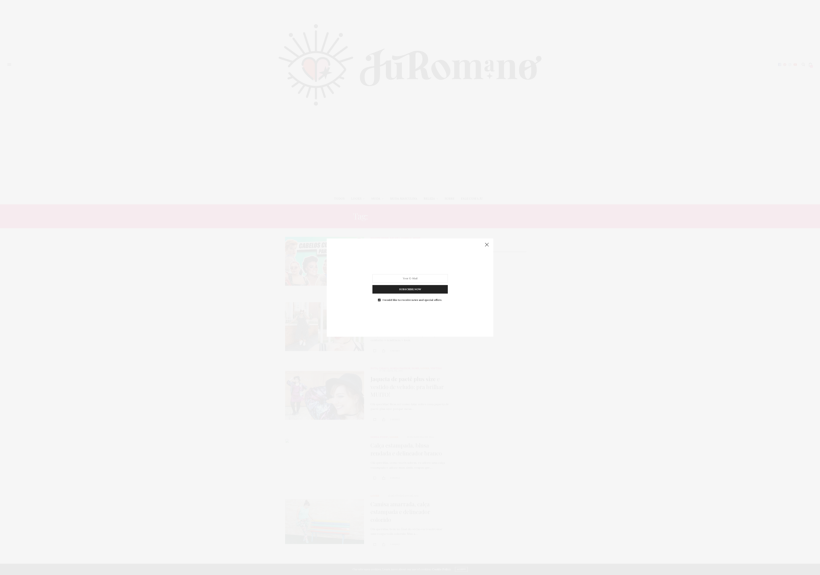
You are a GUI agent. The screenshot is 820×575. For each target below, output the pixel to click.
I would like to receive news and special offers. (412, 299)
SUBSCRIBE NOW (410, 289)
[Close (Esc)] (487, 245)
